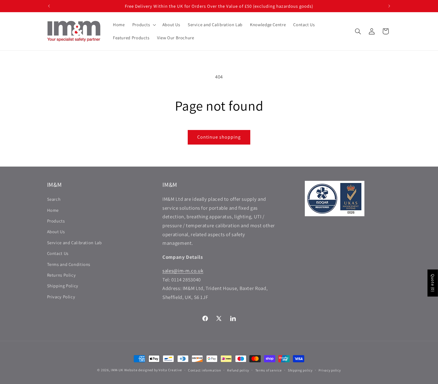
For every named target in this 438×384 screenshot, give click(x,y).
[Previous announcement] (48, 6)
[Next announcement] (389, 6)
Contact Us (58, 253)
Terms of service (268, 370)
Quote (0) (433, 283)
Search (54, 199)
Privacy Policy (61, 297)
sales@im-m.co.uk (182, 270)
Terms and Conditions (69, 264)
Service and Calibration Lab (74, 242)
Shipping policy (300, 370)
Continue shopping (219, 137)
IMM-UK (117, 370)
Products (56, 221)
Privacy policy (330, 370)
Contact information (204, 370)
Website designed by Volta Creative (153, 370)
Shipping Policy (62, 286)
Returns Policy (61, 275)
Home (53, 210)
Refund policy (238, 370)
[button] (143, 24)
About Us (56, 231)
